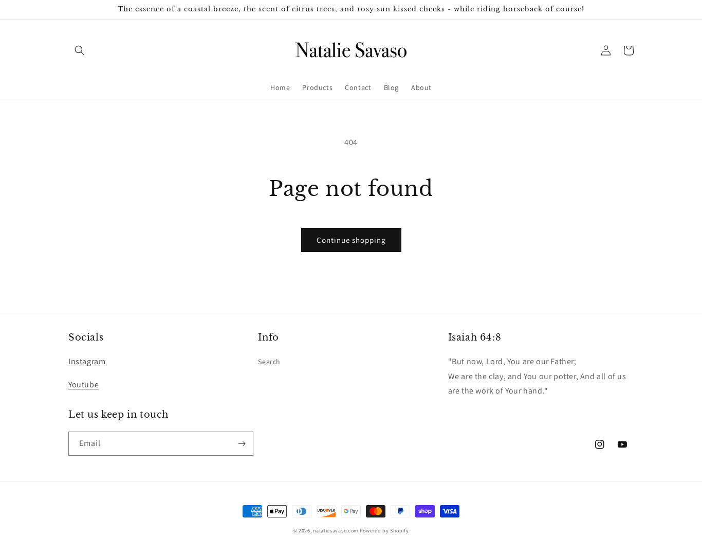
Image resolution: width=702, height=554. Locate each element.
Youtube (83, 384)
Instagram (86, 361)
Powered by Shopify (384, 530)
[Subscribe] (241, 444)
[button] (79, 50)
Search (269, 361)
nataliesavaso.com (335, 530)
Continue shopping (351, 240)
